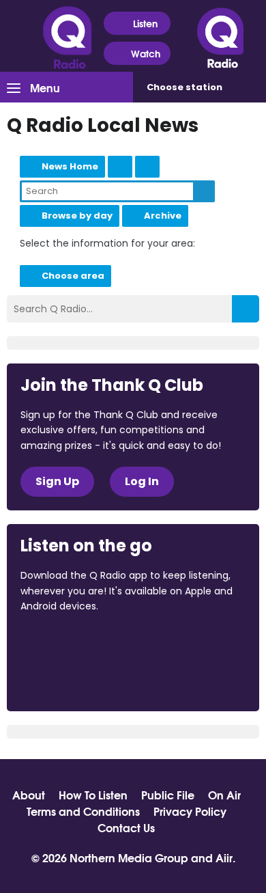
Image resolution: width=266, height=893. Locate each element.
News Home (70, 166)
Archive (162, 215)
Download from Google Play (72, 678)
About (28, 794)
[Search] (245, 308)
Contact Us (126, 827)
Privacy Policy (189, 811)
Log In (142, 481)
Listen (145, 23)
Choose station (184, 87)
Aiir (224, 857)
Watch (145, 53)
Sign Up (57, 481)
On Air (224, 794)
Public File (167, 794)
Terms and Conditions (83, 811)
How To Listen (93, 794)
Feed (120, 167)
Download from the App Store (73, 643)
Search (204, 191)
